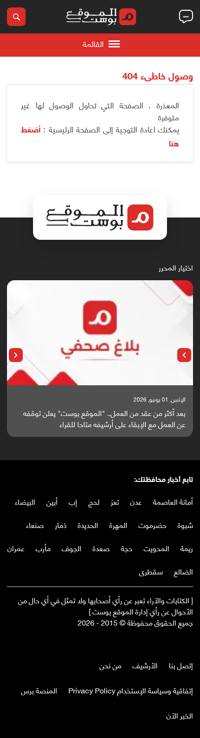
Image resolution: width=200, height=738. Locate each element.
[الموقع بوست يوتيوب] (169, 641)
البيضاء (25, 501)
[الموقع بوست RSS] (151, 641)
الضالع (183, 571)
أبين (52, 501)
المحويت (156, 547)
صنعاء (35, 524)
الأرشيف (145, 665)
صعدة (101, 547)
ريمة (186, 547)
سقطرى (151, 571)
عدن (136, 501)
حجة (127, 547)
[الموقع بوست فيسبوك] (188, 641)
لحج (94, 501)
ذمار (61, 524)
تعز (115, 501)
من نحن (110, 665)
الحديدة (88, 524)
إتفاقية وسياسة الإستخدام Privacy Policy (130, 690)
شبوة (185, 524)
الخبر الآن (180, 715)
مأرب (43, 547)
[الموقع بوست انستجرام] (160, 641)
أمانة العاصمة (173, 501)
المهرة (118, 524)
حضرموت (153, 524)
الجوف (71, 547)
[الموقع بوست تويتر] (179, 641)
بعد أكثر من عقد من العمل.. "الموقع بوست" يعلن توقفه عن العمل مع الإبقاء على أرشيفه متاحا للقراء (104, 418)
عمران (16, 547)
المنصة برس (39, 690)
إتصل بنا (181, 665)
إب (73, 501)
